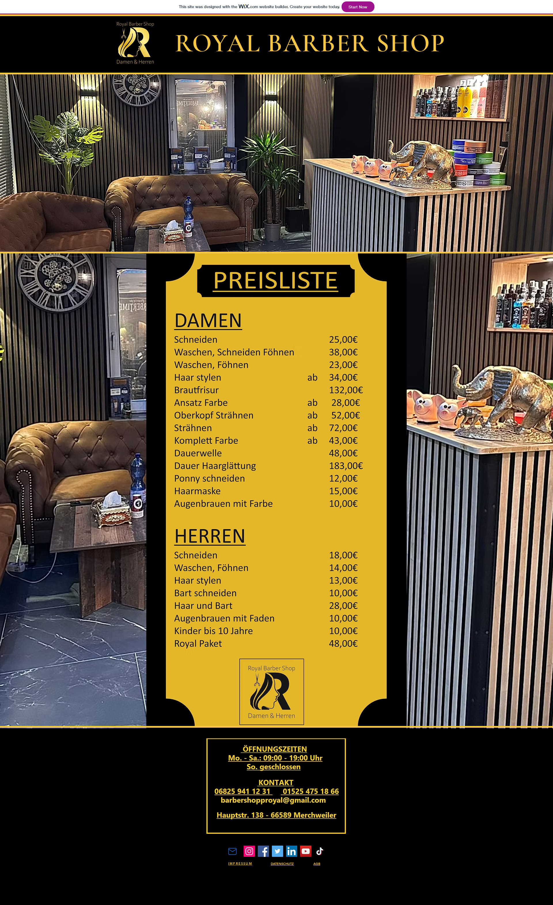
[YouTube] (305, 851)
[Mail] (232, 851)
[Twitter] (277, 851)
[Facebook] (263, 851)
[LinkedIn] (291, 851)
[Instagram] (249, 851)
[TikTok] (319, 851)
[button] (276, 163)
